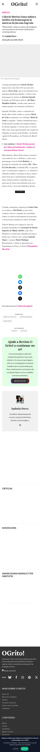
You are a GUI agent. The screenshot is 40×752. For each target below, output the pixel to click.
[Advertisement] (20, 461)
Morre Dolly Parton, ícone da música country (23, 198)
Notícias (18, 194)
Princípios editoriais (9, 703)
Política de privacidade (10, 705)
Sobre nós (5, 694)
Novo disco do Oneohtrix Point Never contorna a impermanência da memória (27, 517)
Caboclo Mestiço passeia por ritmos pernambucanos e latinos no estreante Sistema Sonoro (19, 147)
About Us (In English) (9, 697)
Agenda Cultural (7, 732)
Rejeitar (15, 749)
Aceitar (24, 749)
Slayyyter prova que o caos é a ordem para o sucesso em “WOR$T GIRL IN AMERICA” (26, 496)
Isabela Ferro (10, 36)
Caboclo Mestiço (10, 317)
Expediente (6, 708)
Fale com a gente (25, 306)
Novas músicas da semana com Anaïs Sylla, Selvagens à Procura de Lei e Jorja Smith (17, 561)
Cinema (4, 726)
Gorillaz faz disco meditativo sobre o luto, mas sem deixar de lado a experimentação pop (26, 506)
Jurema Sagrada (26, 317)
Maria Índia (7, 321)
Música (6, 12)
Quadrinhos (6, 729)
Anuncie (4, 700)
